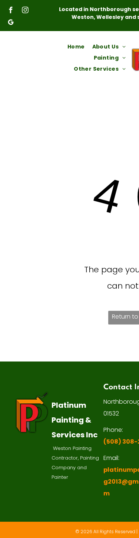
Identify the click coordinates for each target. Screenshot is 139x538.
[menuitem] (76, 46)
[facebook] (11, 11)
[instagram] (25, 11)
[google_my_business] (11, 23)
